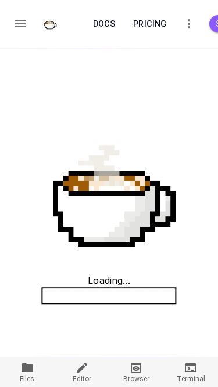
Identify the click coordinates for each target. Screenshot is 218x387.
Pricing (150, 23)
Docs (104, 23)
